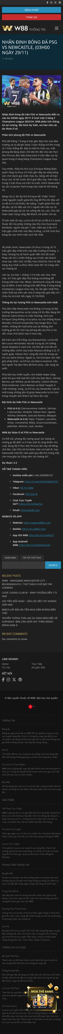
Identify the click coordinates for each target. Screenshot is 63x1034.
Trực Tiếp (37, 664)
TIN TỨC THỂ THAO (32, 557)
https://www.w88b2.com (37, 522)
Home (5, 664)
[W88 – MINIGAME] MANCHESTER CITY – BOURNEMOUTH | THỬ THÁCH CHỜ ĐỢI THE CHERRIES (27, 584)
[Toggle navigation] (56, 28)
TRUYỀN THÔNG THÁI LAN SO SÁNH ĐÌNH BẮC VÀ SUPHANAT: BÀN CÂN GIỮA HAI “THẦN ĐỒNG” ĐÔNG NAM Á (29, 621)
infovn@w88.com (30, 510)
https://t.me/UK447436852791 (41, 481)
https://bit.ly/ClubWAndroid (34, 545)
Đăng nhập (31, 10)
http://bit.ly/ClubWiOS (41, 535)
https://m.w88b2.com (34, 529)
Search (53, 565)
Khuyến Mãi (38, 667)
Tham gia (31, 17)
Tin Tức (6, 667)
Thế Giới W (31, 494)
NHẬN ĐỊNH (10, 557)
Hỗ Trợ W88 (26, 487)
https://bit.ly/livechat (31, 503)
